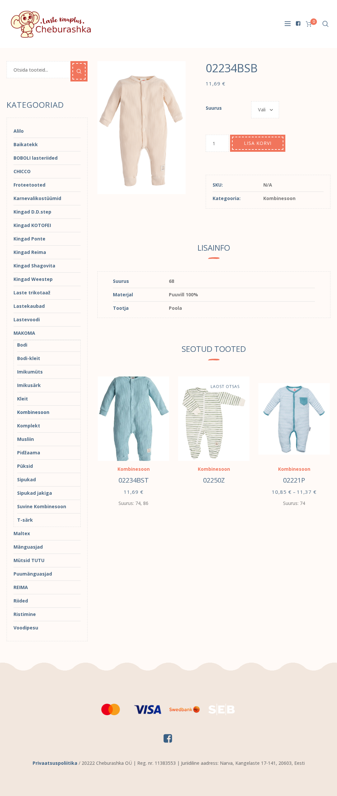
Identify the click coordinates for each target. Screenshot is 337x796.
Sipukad (26, 479)
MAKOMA (24, 333)
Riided (20, 601)
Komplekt (28, 425)
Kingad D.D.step (32, 212)
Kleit (22, 399)
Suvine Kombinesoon (41, 506)
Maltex (21, 533)
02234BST (133, 480)
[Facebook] (298, 23)
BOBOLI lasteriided (35, 158)
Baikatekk (25, 144)
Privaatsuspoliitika (55, 763)
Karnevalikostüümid (37, 198)
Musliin (25, 439)
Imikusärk (29, 385)
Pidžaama (28, 452)
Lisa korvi (258, 143)
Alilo (18, 131)
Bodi (22, 345)
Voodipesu (25, 628)
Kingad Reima (29, 252)
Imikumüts (30, 372)
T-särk (25, 520)
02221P (294, 480)
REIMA (20, 587)
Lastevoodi (26, 319)
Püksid (25, 466)
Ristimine (24, 614)
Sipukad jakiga (34, 493)
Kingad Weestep (33, 279)
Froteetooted (29, 185)
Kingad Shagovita (34, 265)
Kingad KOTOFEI (32, 225)
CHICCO (22, 171)
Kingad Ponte (29, 239)
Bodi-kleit (28, 358)
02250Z (214, 480)
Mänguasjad (28, 547)
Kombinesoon (279, 198)
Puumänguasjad (32, 574)
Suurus (214, 108)
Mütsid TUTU (28, 560)
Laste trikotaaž (31, 292)
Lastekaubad (29, 306)
